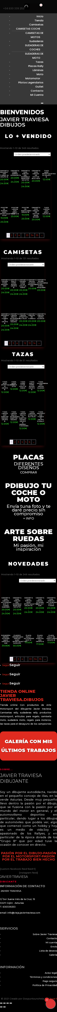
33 (27, 235)
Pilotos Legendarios (30, 82)
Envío (54, 946)
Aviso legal (51, 972)
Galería (53, 954)
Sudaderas (36, 41)
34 (32, 235)
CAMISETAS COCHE (28, 29)
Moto (40, 74)
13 (29, 343)
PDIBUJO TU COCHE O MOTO (28, 492)
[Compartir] (7, 1003)
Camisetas (36, 24)
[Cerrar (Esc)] (11, 1003)
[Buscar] (24, 6)
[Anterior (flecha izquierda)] (1, 1006)
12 (25, 343)
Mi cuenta (51, 942)
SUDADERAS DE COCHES (34, 47)
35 (37, 235)
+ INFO (28, 518)
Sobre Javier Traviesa (45, 934)
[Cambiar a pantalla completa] (4, 1003)
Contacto (52, 938)
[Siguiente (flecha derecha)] (4, 1006)
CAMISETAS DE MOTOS (34, 35)
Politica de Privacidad (44, 985)
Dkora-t (52, 998)
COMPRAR (28, 472)
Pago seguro (50, 981)
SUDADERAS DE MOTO (34, 56)
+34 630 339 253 (13, 8)
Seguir (15, 665)
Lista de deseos (48, 950)
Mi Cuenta (36, 95)
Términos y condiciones (43, 977)
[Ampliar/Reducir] (1, 1003)
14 (34, 343)
